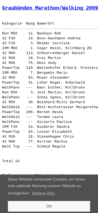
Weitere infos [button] (43, 193)
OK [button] (49, 206)
